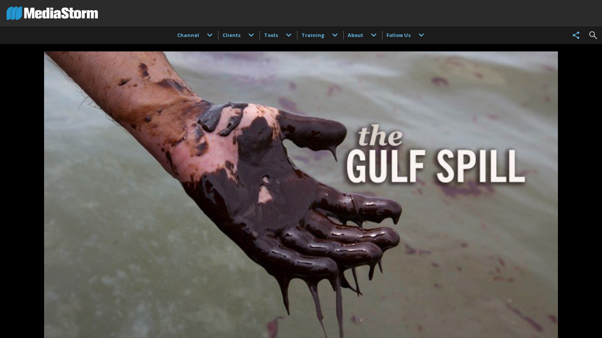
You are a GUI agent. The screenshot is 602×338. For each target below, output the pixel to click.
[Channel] (209, 35)
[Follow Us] (421, 35)
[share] (576, 35)
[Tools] (288, 35)
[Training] (335, 35)
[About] (373, 35)
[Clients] (251, 35)
